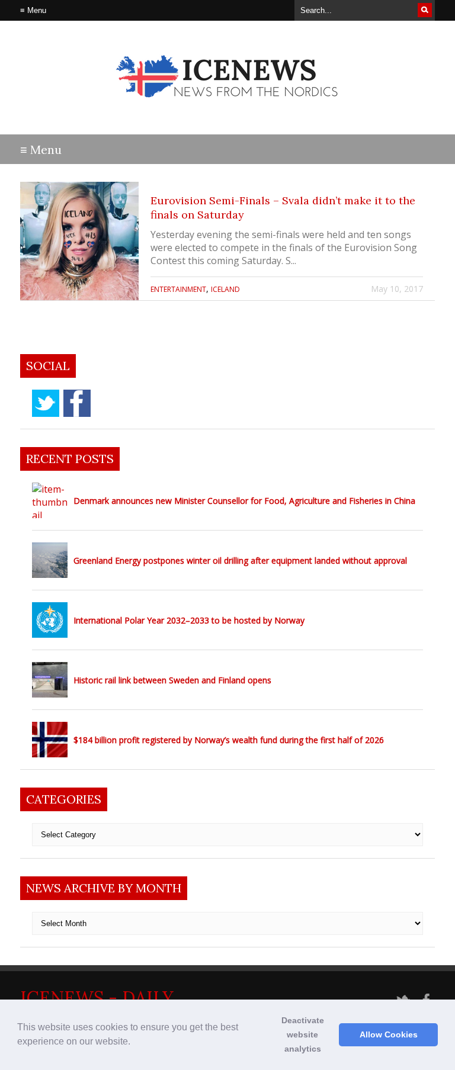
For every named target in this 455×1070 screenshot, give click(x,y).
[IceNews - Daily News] (227, 107)
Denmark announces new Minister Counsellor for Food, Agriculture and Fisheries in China (244, 500)
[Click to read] (79, 241)
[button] (134, 1043)
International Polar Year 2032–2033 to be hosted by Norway (189, 620)
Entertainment (178, 289)
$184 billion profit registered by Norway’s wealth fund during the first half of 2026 (228, 740)
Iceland (225, 289)
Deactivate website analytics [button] (302, 1034)
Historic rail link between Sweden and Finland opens (172, 680)
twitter (45, 403)
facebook (77, 403)
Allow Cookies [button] (389, 1034)
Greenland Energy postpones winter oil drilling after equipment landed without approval (240, 560)
